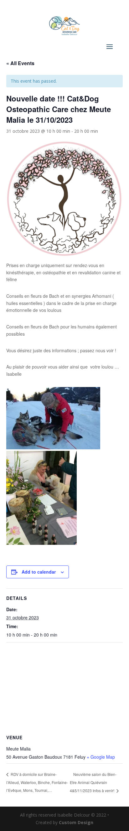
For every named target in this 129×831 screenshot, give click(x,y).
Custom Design (76, 822)
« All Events (20, 63)
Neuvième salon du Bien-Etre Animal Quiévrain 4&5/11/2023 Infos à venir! (93, 782)
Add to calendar (39, 572)
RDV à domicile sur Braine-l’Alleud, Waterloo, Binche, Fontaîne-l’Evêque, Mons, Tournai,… (37, 782)
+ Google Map (101, 757)
